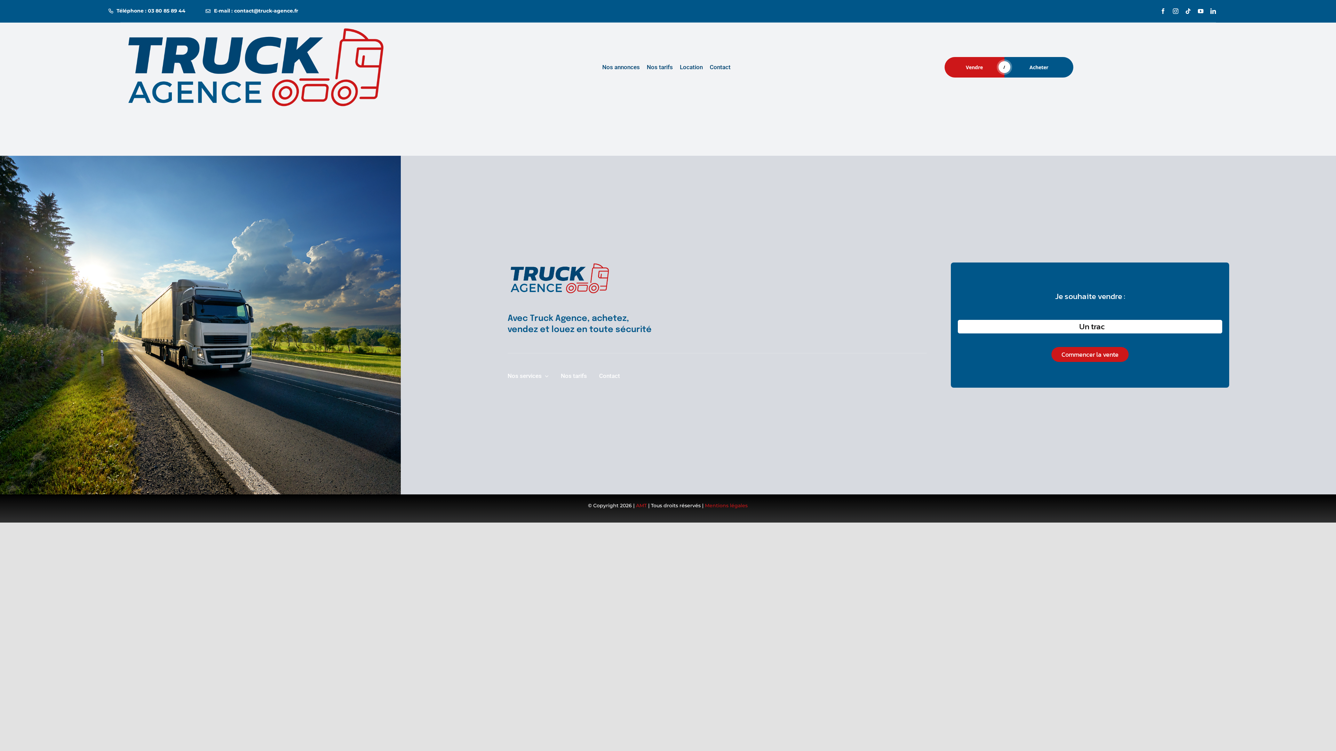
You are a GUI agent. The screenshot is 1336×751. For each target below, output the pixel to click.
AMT (641, 505)
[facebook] (1163, 11)
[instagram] (1175, 11)
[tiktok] (1188, 11)
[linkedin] (1213, 11)
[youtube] (1200, 11)
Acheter (1038, 67)
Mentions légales (726, 505)
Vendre (974, 67)
